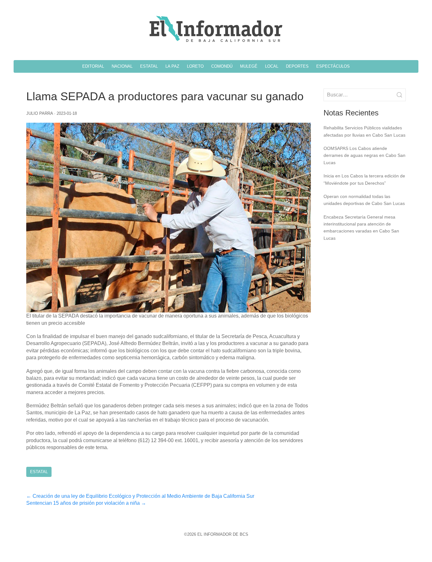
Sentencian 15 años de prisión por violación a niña (86, 503)
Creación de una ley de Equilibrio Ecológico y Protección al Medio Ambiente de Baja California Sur (140, 496)
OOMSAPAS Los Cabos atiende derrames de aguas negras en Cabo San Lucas (364, 155)
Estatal (39, 471)
